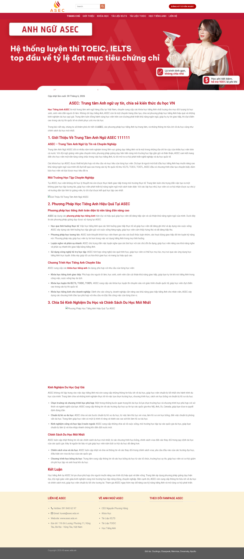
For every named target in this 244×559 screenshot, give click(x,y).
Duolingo (156, 551)
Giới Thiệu (88, 16)
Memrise (175, 551)
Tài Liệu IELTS (119, 16)
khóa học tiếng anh (77, 268)
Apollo (193, 551)
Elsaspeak (165, 551)
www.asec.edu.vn (68, 518)
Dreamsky (184, 551)
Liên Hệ (173, 16)
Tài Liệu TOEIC (138, 16)
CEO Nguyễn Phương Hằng (115, 508)
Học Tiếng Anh (157, 16)
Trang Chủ (73, 16)
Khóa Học (103, 16)
